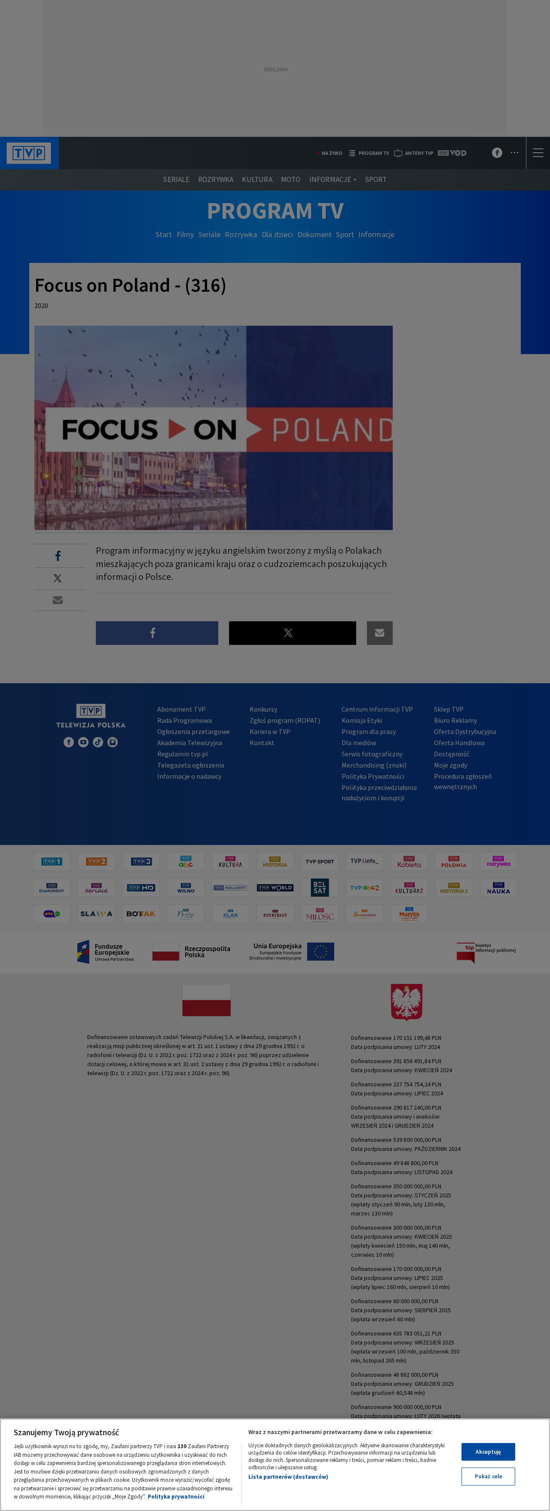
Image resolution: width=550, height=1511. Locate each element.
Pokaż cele (488, 1476)
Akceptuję (488, 1451)
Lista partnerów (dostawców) (288, 1476)
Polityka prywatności (176, 1496)
